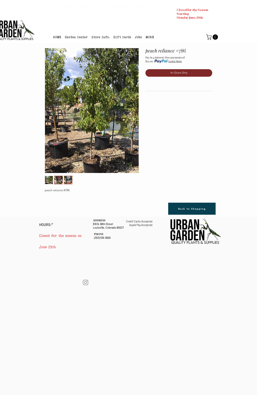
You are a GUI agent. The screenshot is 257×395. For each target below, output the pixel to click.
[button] (76, 37)
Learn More (175, 61)
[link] (212, 37)
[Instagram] (85, 282)
